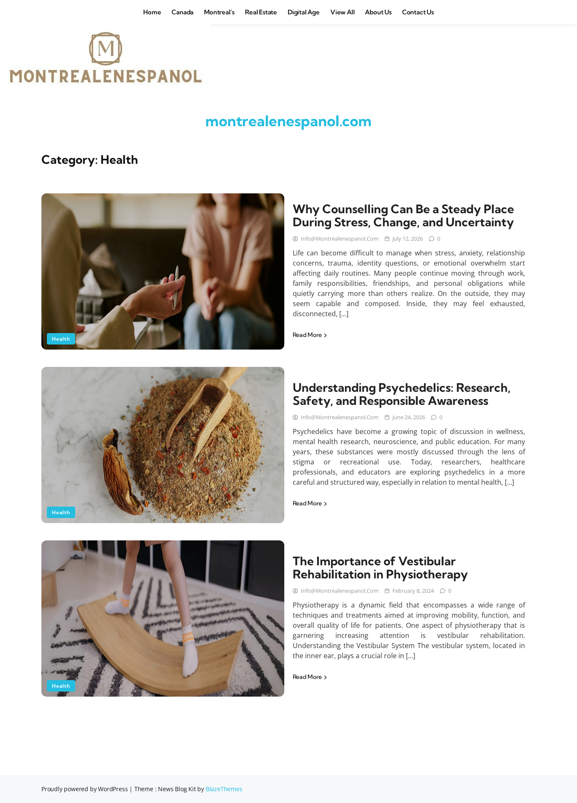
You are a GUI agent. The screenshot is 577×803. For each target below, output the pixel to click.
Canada (182, 12)
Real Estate (261, 12)
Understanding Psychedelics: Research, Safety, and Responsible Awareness (402, 394)
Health (61, 339)
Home (152, 12)
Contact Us (418, 12)
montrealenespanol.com (288, 120)
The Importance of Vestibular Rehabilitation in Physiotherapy (380, 567)
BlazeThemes (224, 789)
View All (342, 12)
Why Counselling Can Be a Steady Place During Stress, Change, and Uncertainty (403, 215)
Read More (308, 335)
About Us (378, 12)
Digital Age (304, 12)
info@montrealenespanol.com (339, 238)
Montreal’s (219, 12)
